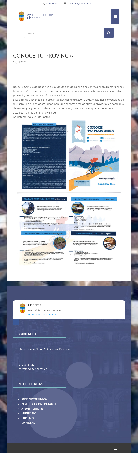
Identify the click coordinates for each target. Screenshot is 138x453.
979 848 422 (52, 3)
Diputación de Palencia (42, 314)
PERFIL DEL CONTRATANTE (38, 404)
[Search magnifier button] (109, 33)
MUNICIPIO (28, 413)
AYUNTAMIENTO (32, 409)
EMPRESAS (28, 423)
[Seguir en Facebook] (16, 322)
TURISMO (27, 418)
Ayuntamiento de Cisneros (40, 16)
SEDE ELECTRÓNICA (34, 399)
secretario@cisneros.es (79, 3)
